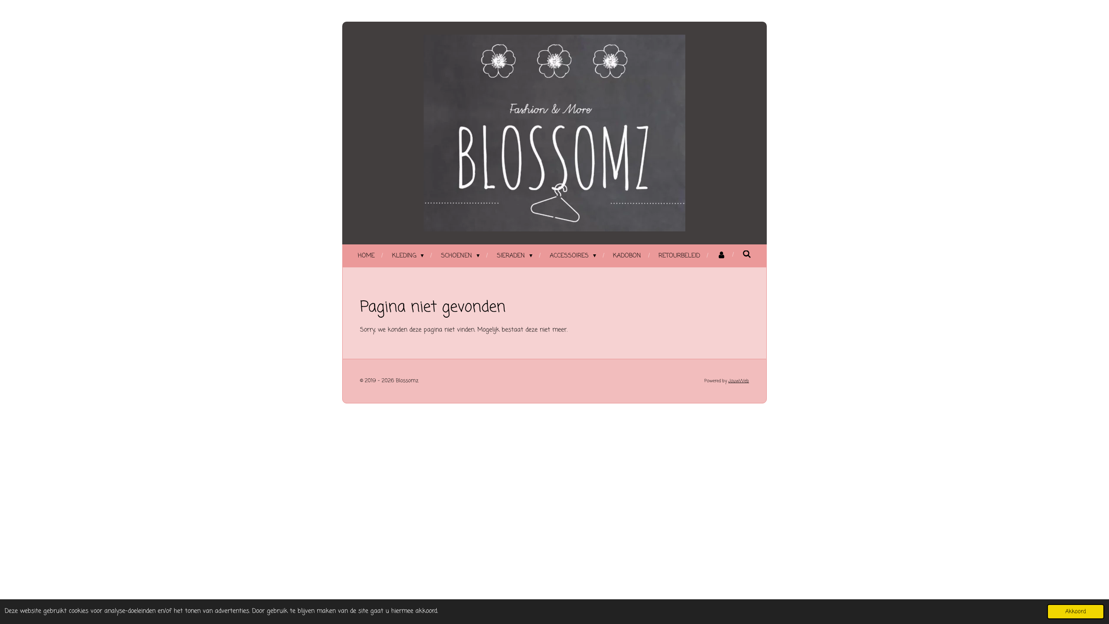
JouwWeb (738, 381)
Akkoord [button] (1075, 612)
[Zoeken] (747, 255)
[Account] (721, 256)
